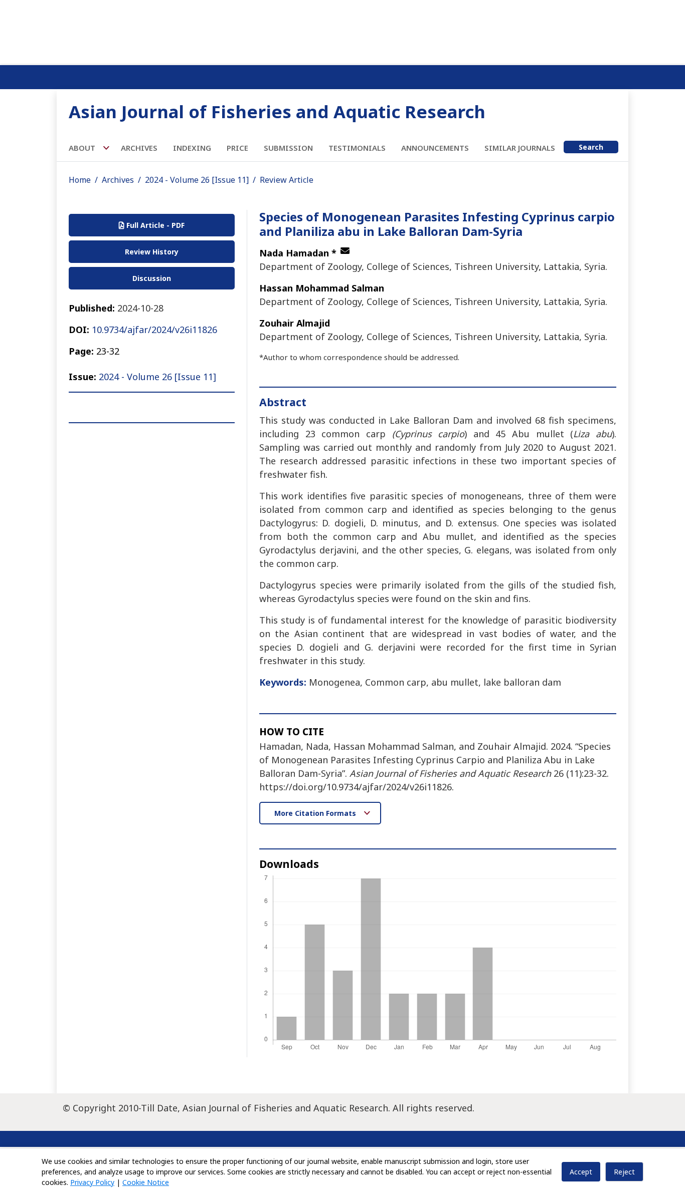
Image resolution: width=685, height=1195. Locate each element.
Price (237, 148)
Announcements (435, 148)
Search (591, 147)
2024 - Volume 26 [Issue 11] (197, 179)
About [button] (83, 148)
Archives (139, 148)
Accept (581, 1171)
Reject (624, 1171)
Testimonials (357, 148)
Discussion (151, 278)
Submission (288, 148)
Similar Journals (519, 148)
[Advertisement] (342, 30)
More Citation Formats (316, 813)
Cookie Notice (145, 1182)
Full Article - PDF (154, 225)
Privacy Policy (92, 1182)
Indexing (192, 148)
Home (80, 179)
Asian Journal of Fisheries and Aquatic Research (277, 111)
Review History (152, 251)
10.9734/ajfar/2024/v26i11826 (154, 330)
